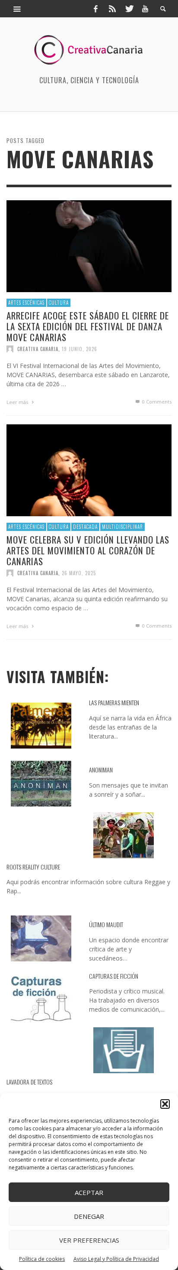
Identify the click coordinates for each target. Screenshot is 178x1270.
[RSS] (112, 8)
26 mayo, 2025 (79, 573)
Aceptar (89, 1192)
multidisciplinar (122, 526)
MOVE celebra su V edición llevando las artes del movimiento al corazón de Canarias (87, 550)
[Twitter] (129, 8)
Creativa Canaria (37, 348)
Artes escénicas (26, 302)
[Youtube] (145, 8)
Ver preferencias (89, 1240)
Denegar (89, 1216)
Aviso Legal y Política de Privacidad (116, 1259)
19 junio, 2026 (79, 348)
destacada (85, 526)
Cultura (59, 302)
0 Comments (156, 401)
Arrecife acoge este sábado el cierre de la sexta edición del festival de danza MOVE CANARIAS (87, 326)
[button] (165, 1104)
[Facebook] (95, 8)
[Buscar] (17, 8)
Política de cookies (42, 1259)
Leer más (17, 402)
